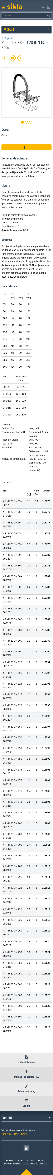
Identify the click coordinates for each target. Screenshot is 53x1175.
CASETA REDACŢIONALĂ (35, 1164)
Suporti (8, 38)
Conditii (30, 1160)
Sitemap (41, 1160)
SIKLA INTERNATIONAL (14, 1134)
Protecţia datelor (12, 1164)
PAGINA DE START (15, 1160)
